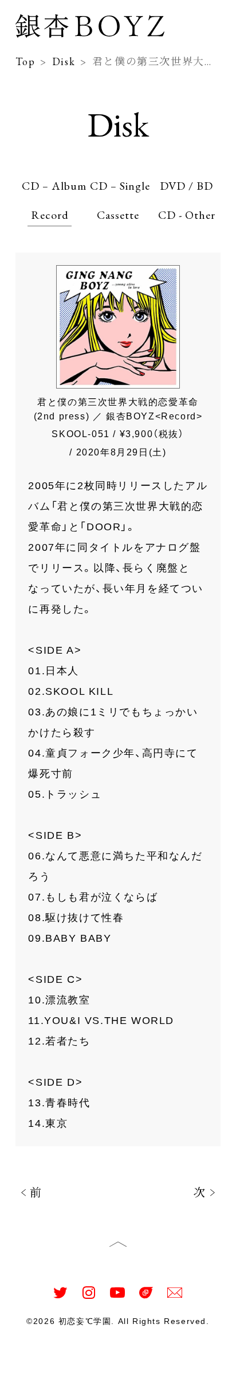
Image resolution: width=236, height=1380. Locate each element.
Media (107, 1365)
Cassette (118, 214)
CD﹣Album (54, 185)
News (64, 1365)
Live (146, 1365)
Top (27, 1365)
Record (50, 214)
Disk (63, 61)
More (205, 1365)
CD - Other (186, 214)
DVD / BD (186, 185)
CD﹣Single (120, 185)
